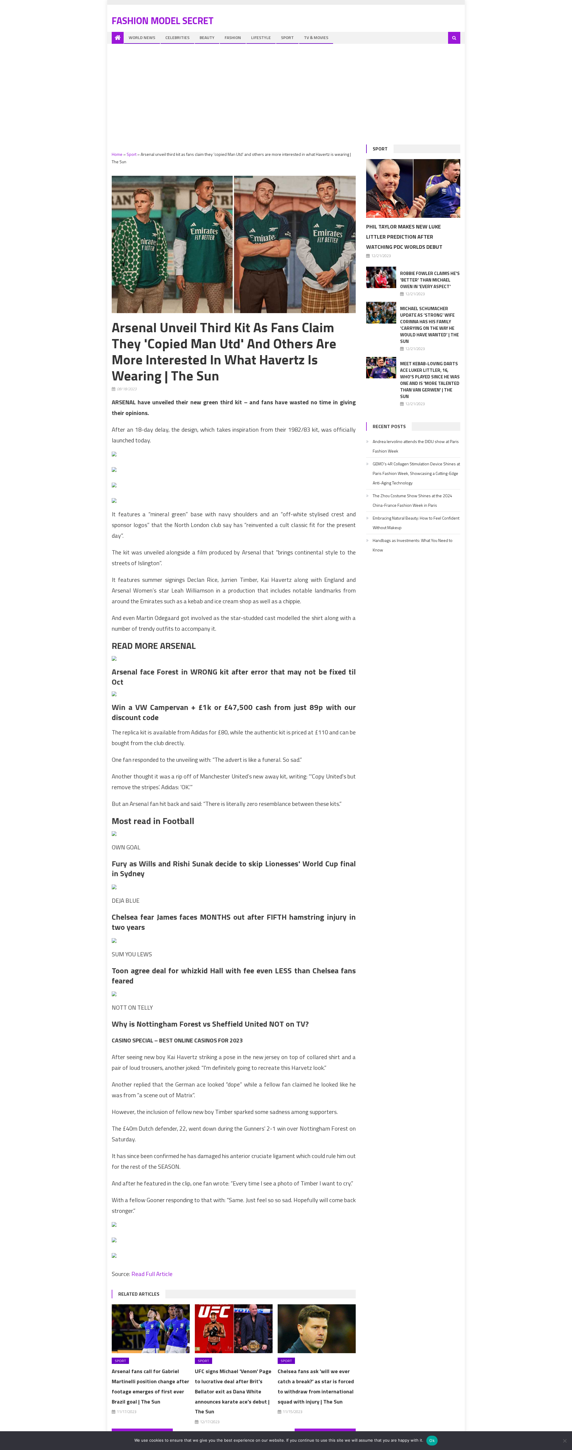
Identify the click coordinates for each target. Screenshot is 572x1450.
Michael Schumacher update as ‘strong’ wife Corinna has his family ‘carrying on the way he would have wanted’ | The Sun (429, 325)
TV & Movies (316, 37)
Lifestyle (261, 37)
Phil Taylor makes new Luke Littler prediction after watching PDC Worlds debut (404, 237)
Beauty (207, 37)
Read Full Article (151, 1273)
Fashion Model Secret (163, 20)
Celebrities (177, 37)
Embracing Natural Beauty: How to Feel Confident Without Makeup (416, 523)
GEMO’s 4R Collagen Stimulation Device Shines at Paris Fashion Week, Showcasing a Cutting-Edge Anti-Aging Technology (416, 473)
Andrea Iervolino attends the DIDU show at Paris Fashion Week (416, 446)
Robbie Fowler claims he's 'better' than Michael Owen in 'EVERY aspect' (430, 280)
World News (142, 37)
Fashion (233, 37)
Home (117, 154)
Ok (432, 1440)
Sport (287, 37)
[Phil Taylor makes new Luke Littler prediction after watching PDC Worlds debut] (413, 188)
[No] (565, 1441)
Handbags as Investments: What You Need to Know (413, 545)
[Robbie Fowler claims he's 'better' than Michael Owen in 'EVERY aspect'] (381, 277)
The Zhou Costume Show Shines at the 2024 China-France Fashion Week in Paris (412, 500)
